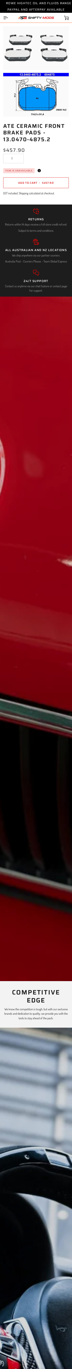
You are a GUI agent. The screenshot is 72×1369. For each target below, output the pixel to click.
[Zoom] (10, 62)
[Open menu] (9, 18)
